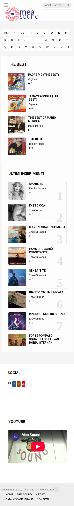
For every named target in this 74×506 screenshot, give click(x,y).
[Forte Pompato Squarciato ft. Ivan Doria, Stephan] (17, 342)
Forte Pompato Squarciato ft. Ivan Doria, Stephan (44, 339)
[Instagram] (19, 384)
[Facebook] (14, 384)
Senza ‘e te (37, 270)
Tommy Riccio (36, 143)
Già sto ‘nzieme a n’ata (46, 292)
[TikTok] (9, 384)
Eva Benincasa (37, 188)
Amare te (36, 183)
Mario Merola (35, 125)
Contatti (43, 499)
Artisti (40, 494)
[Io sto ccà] (17, 212)
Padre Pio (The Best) (43, 74)
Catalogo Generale (19, 499)
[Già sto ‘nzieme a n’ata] (17, 299)
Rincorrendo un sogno (47, 314)
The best (36, 139)
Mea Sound (24, 494)
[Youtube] (23, 384)
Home (9, 494)
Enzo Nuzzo (36, 210)
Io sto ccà (37, 205)
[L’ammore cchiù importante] (17, 256)
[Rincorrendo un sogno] (17, 321)
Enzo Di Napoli (37, 231)
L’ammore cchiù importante (41, 250)
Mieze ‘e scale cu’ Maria (47, 227)
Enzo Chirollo (36, 297)
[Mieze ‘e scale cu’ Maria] (17, 234)
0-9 (22, 32)
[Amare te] (17, 191)
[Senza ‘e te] (17, 277)
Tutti (6, 32)
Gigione (32, 79)
